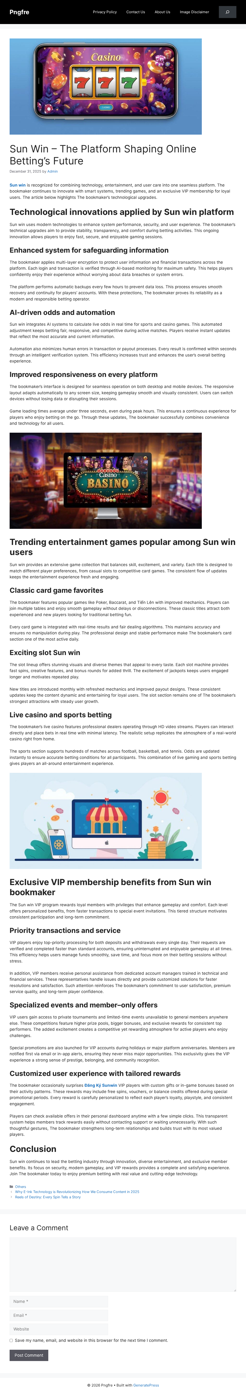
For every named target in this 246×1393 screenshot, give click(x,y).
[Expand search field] (227, 12)
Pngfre (19, 12)
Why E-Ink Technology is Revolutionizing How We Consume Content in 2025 (77, 1192)
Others (20, 1187)
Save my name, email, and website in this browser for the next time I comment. (91, 1340)
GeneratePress (146, 1385)
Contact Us (135, 12)
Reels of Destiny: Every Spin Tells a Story (48, 1197)
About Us (162, 12)
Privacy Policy (105, 12)
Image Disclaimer (194, 12)
